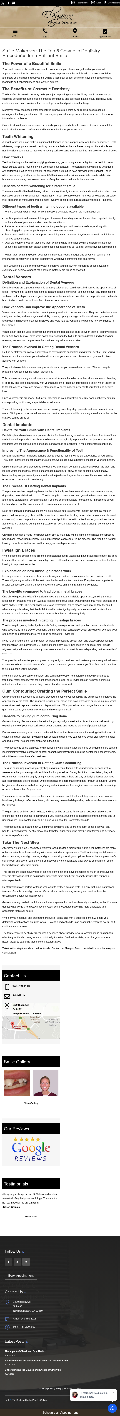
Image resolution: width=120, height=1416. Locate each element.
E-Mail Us (18, 995)
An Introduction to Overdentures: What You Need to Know (36, 1360)
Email (98, 3)
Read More (31, 1216)
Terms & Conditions (72, 1388)
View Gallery (31, 1103)
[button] (15, 36)
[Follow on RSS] (14, 3)
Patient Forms (82, 3)
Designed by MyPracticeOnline (31, 1400)
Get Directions (114, 3)
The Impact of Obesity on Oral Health (25, 1351)
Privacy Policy (54, 1388)
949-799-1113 (21, 986)
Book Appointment (21, 1275)
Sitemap (43, 1388)
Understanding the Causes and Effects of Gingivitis (33, 1369)
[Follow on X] (3, 3)
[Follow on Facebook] (8, 3)
